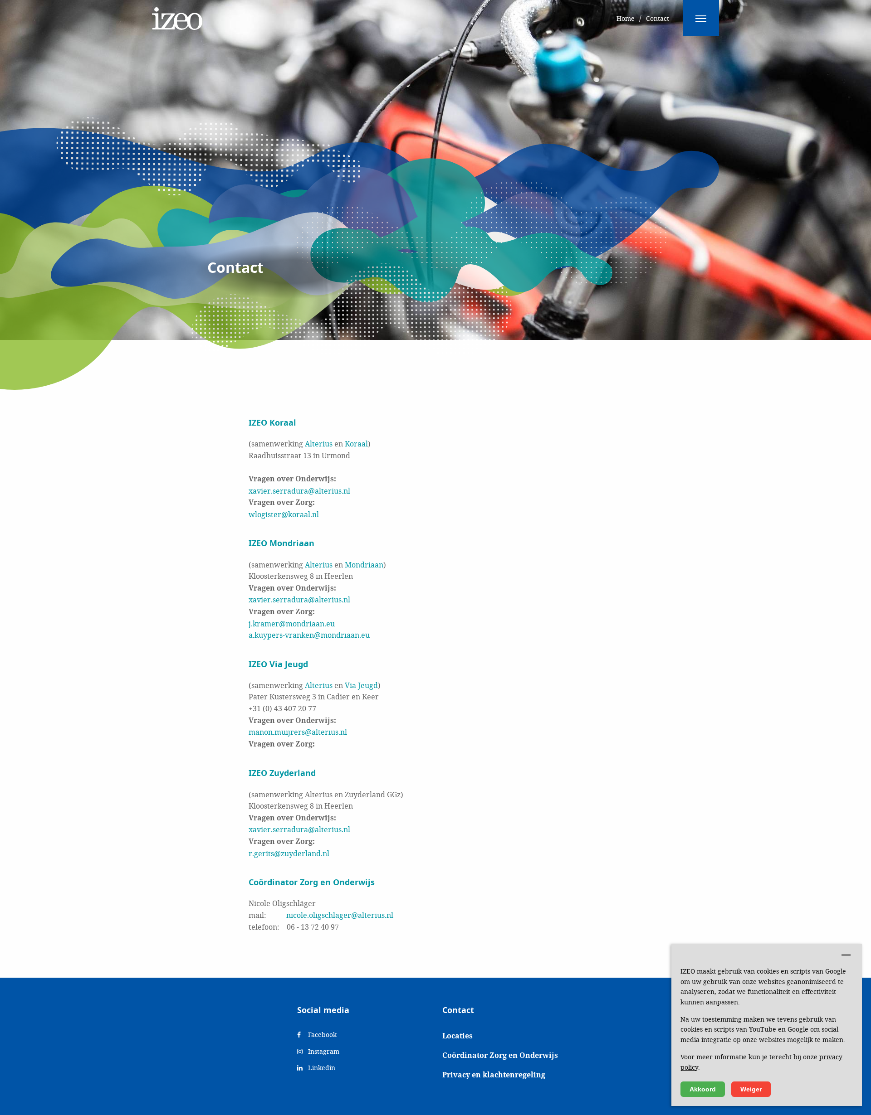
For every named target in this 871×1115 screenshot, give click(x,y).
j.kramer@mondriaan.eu (292, 623)
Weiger (751, 1089)
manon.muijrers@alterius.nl (298, 732)
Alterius (319, 443)
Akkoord (703, 1089)
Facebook (321, 1034)
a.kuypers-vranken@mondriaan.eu (309, 635)
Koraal (356, 443)
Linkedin (320, 1067)
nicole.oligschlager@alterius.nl (339, 915)
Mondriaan (364, 564)
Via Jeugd (361, 685)
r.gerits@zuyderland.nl (289, 853)
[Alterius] (177, 14)
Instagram (322, 1051)
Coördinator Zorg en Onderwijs (500, 1055)
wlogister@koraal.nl (284, 514)
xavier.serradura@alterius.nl (299, 490)
